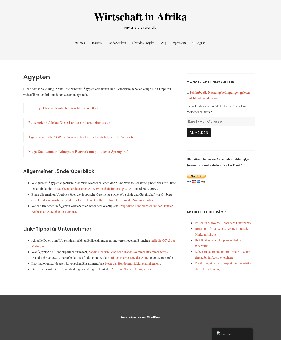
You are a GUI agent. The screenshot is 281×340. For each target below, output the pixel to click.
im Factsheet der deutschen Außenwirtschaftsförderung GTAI (92, 188)
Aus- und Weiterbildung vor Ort (132, 269)
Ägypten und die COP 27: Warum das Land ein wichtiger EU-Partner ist (81, 137)
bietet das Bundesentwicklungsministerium (132, 263)
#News (80, 42)
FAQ (162, 42)
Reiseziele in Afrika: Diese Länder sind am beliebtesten (69, 122)
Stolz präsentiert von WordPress (140, 317)
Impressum (179, 42)
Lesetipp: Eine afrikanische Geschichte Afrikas (63, 108)
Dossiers (96, 42)
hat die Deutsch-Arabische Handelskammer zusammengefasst (128, 252)
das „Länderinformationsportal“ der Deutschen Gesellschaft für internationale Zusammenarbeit (92, 200)
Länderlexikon (116, 42)
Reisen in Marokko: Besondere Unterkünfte (223, 223)
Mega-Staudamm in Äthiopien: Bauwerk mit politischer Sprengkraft (78, 151)
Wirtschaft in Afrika (140, 16)
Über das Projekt (143, 42)
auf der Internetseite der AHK (129, 257)
